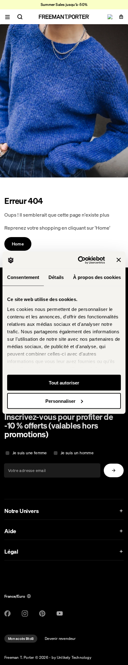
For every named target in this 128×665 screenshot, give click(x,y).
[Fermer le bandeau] (119, 260)
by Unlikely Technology (71, 657)
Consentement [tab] (23, 277)
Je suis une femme (29, 453)
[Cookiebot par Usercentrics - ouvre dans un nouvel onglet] (79, 260)
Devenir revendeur (60, 638)
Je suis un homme (77, 453)
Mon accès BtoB (21, 638)
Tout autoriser (64, 382)
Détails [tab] (56, 277)
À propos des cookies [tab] (97, 277)
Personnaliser (60, 400)
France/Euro (14, 596)
